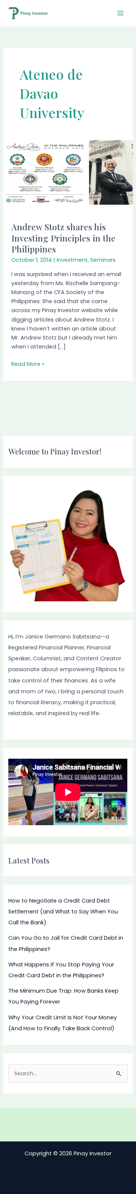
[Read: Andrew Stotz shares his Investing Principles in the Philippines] (68, 172)
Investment (72, 260)
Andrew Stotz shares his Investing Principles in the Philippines (63, 238)
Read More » (28, 363)
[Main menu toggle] (120, 13)
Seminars (103, 260)
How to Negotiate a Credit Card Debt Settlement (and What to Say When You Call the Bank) (63, 911)
